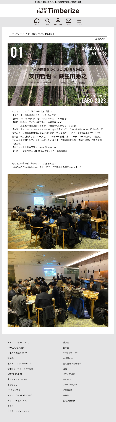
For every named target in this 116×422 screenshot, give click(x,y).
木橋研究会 (68, 358)
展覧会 (10, 406)
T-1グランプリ (14, 390)
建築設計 (11, 358)
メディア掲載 (69, 374)
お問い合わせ (69, 400)
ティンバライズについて (18, 342)
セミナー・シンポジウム (18, 411)
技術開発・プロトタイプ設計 (20, 369)
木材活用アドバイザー (17, 379)
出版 (65, 369)
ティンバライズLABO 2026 (20, 395)
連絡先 (66, 395)
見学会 (66, 347)
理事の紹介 (68, 390)
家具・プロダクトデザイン (19, 363)
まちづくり (12, 384)
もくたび (67, 379)
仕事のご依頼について (17, 353)
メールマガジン (70, 384)
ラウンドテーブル (71, 353)
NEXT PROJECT (15, 374)
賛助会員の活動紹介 (72, 363)
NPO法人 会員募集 (16, 347)
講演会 (66, 342)
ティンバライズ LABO (17, 400)
